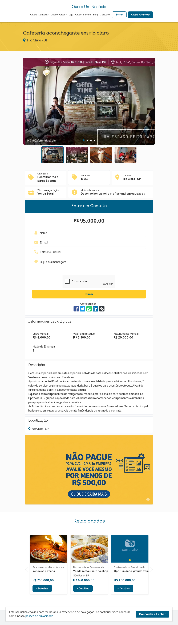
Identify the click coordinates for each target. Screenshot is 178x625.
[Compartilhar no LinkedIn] (95, 309)
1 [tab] (83, 140)
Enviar (89, 294)
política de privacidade (39, 616)
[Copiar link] (101, 308)
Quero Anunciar (140, 15)
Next (151, 101)
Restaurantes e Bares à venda (59, 567)
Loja (71, 15)
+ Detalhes (53, 589)
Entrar (119, 15)
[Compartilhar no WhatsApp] (89, 309)
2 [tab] (87, 140)
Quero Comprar (39, 15)
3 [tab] (90, 140)
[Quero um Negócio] (89, 7)
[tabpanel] (89, 102)
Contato (105, 15)
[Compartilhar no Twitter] (82, 309)
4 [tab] (94, 140)
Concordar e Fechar (152, 614)
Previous (26, 101)
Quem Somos (83, 15)
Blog (95, 15)
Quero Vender (59, 15)
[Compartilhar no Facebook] (76, 309)
